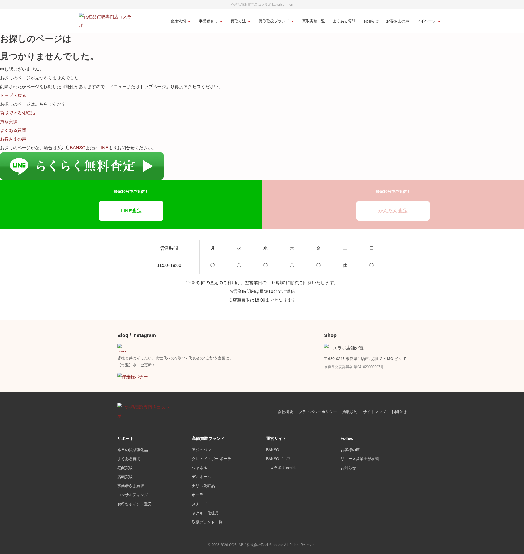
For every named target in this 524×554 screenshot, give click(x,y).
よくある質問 (344, 21)
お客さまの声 (397, 21)
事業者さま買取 (130, 486)
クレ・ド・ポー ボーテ (211, 459)
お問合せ (399, 412)
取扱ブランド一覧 (207, 522)
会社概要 (285, 412)
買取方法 (238, 21)
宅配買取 (125, 468)
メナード (199, 504)
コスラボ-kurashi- (281, 468)
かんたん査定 (393, 210)
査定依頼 (178, 21)
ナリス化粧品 (203, 486)
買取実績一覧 (313, 21)
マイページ (426, 21)
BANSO (77, 147)
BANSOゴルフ (278, 459)
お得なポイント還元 (134, 504)
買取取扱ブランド (274, 21)
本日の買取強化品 (132, 450)
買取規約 (350, 412)
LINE (103, 147)
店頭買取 (125, 477)
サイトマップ (374, 412)
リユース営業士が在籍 (360, 459)
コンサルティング (132, 495)
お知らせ (371, 21)
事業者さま (208, 21)
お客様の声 (350, 450)
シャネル (199, 468)
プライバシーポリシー (318, 412)
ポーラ (197, 495)
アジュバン (201, 450)
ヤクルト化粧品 (205, 513)
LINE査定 (131, 210)
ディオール (201, 477)
